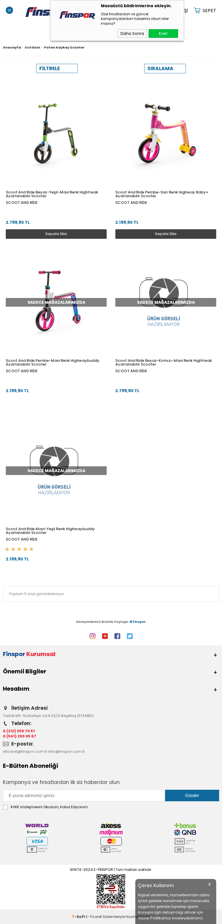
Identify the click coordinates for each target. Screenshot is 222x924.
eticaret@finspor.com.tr (25, 751)
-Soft (79, 916)
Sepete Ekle (56, 233)
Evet (163, 33)
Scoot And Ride (22, 202)
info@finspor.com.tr (66, 751)
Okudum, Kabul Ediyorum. (50, 806)
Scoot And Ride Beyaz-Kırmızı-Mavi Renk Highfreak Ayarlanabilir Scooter (163, 362)
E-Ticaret (94, 916)
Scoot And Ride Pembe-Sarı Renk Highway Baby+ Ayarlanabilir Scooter (161, 194)
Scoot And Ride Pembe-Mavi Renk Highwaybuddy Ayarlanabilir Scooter (52, 362)
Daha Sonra (132, 33)
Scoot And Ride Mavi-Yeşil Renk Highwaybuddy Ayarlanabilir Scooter (50, 530)
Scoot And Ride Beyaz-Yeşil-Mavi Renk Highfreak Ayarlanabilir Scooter (52, 194)
